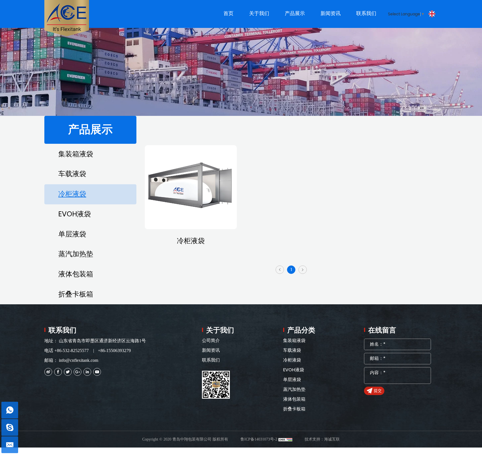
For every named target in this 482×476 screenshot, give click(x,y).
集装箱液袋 (75, 154)
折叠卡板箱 (75, 294)
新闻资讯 (211, 350)
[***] (9, 427)
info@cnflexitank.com (78, 360)
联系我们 (211, 360)
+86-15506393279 (114, 350)
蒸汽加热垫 (75, 254)
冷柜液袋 (72, 194)
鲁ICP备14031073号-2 (258, 439)
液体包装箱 (75, 274)
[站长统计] (285, 439)
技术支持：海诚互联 (322, 439)
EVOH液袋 (74, 214)
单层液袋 (72, 234)
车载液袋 (72, 174)
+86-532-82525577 (71, 350)
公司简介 (211, 340)
